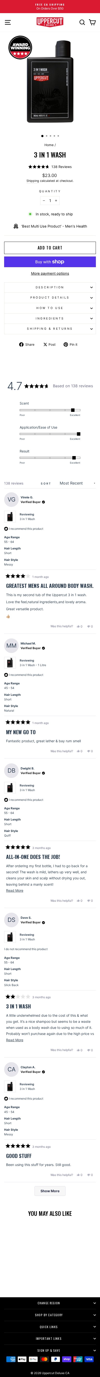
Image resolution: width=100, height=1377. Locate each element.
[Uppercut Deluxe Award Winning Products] (20, 47)
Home (49, 145)
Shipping (32, 181)
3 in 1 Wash (27, 519)
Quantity (50, 191)
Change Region (49, 1303)
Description (50, 287)
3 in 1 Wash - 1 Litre (33, 665)
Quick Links (49, 1327)
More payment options (50, 273)
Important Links (49, 1338)
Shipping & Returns (50, 328)
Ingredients (50, 318)
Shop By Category (49, 1315)
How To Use (49, 308)
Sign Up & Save (48, 1350)
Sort (47, 483)
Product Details (50, 297)
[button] (49, 166)
